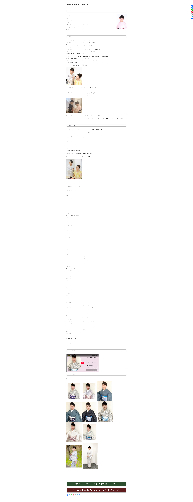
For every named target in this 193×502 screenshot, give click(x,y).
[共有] (192, 18)
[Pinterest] (192, 12)
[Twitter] (192, 8)
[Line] (192, 10)
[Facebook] (192, 6)
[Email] (192, 14)
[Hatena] (192, 16)
